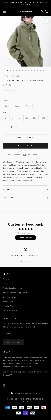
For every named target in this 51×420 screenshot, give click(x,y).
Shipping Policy (9, 297)
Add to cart (25, 137)
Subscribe (13, 342)
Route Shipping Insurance (14, 288)
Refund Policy (9, 301)
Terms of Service (10, 310)
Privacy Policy (9, 306)
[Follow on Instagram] (4, 385)
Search (6, 279)
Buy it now (25, 145)
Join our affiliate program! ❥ (15, 292)
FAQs (5, 284)
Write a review (25, 238)
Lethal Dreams (11, 76)
